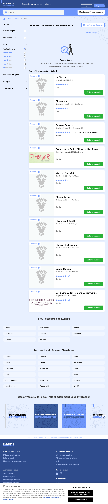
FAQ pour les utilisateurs (11, 455)
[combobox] (35, 12)
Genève (43, 357)
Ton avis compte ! (55, 437)
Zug (7, 374)
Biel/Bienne (44, 328)
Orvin (7, 328)
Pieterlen (77, 334)
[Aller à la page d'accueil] (11, 4)
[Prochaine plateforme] (104, 416)
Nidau (76, 328)
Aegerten (9, 340)
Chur (42, 374)
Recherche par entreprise (32, 4)
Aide (47, 4)
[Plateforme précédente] (4, 416)
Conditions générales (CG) (12, 480)
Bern (76, 357)
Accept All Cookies (80, 499)
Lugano (77, 380)
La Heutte (9, 334)
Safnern (43, 340)
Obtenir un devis (94, 92)
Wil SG (76, 386)
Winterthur (44, 369)
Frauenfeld (44, 386)
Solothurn (44, 380)
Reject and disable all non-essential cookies (80, 493)
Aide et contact (8, 473)
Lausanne (9, 369)
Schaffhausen (11, 380)
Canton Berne (13, 19)
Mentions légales (9, 477)
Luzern (42, 363)
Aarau (76, 374)
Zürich (8, 357)
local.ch (58, 482)
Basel (7, 363)
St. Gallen (78, 363)
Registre (99, 6)
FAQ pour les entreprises (64, 455)
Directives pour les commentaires (14, 461)
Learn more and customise (80, 487)
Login (86, 6)
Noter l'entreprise (9, 458)
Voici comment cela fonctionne (66, 458)
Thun (76, 369)
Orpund (43, 334)
